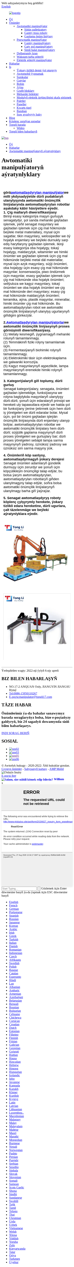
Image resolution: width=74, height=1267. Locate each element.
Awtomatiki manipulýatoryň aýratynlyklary (35, 151)
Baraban (22, 111)
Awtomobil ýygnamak (30, 73)
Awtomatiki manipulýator (32, 26)
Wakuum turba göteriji (30, 56)
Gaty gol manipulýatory (38, 46)
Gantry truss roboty (35, 33)
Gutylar (21, 80)
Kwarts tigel (24, 107)
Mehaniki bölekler (28, 94)
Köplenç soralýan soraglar (24, 121)
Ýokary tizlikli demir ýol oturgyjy (37, 70)
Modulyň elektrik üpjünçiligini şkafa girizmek (44, 97)
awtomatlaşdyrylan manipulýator (37, 192)
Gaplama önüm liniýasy (38, 36)
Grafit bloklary (25, 90)
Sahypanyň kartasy (35, 769)
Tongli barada (17, 124)
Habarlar (14, 63)
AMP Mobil (56, 769)
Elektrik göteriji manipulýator (34, 60)
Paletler (21, 101)
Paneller (21, 104)
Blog (12, 117)
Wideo (20, 128)
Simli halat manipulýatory (39, 50)
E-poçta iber (9, 775)
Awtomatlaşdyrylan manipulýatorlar (35, 322)
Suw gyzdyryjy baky (29, 114)
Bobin (20, 84)
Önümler (14, 22)
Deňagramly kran (27, 53)
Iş (10, 67)
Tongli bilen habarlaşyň (23, 131)
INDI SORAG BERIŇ (15, 733)
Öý (11, 19)
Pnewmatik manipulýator (32, 39)
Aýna (20, 87)
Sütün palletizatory (35, 29)
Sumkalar (22, 77)
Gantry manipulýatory (37, 43)
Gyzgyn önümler (12, 769)
